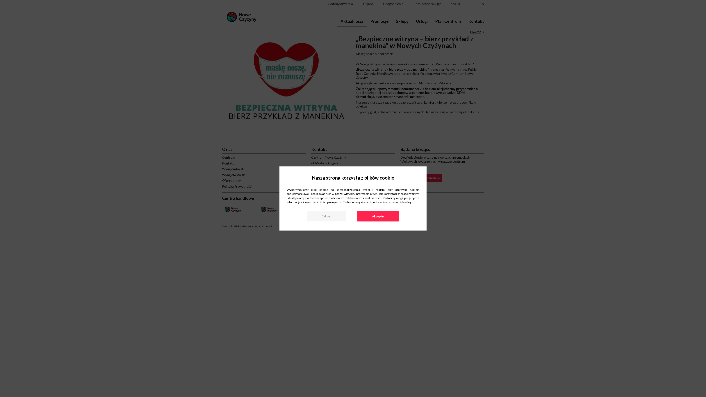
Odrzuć (326, 216)
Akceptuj (378, 216)
